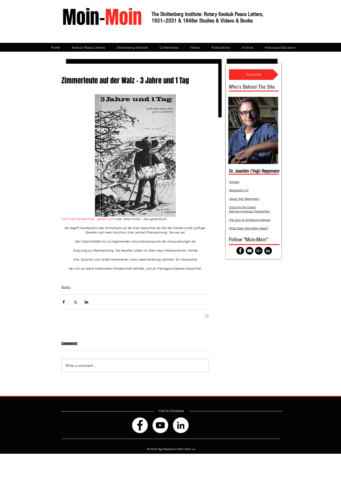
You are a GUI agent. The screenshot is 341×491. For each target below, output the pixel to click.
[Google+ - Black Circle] (259, 251)
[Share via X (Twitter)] (75, 302)
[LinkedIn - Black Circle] (268, 251)
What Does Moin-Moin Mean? (249, 228)
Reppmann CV (239, 190)
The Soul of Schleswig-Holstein (249, 220)
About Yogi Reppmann (244, 199)
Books (66, 287)
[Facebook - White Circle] (140, 425)
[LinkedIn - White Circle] (181, 425)
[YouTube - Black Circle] (249, 251)
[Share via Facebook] (63, 302)
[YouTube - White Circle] (160, 425)
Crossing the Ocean (242, 207)
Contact (234, 182)
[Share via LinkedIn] (86, 302)
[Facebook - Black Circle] (240, 251)
